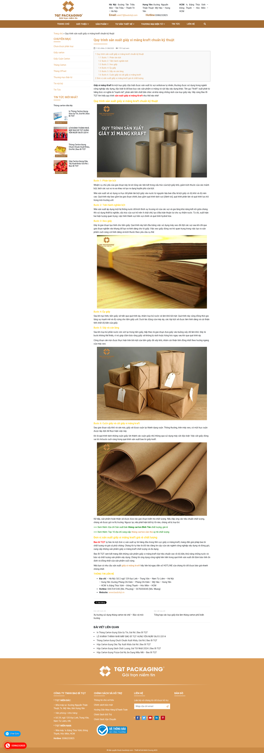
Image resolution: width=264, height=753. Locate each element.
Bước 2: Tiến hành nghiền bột (113, 61)
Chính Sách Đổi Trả (103, 714)
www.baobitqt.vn (116, 592)
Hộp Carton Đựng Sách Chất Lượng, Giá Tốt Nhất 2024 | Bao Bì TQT (129, 648)
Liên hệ (191, 24)
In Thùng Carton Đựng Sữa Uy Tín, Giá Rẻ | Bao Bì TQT (122, 632)
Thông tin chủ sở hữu (104, 700)
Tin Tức (176, 24)
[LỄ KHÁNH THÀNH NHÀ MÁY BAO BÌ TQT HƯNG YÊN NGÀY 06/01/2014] (60, 134)
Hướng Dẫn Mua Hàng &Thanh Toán (111, 709)
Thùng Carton (60, 65)
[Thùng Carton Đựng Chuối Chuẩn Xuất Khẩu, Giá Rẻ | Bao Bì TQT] (60, 150)
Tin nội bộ (58, 83)
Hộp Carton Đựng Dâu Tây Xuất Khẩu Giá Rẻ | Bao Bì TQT (124, 644)
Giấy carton (59, 52)
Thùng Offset (60, 71)
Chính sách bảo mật (103, 705)
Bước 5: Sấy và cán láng (110, 71)
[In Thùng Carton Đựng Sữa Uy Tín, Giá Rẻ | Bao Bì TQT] (60, 117)
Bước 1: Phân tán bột (109, 57)
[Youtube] (150, 718)
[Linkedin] (157, 718)
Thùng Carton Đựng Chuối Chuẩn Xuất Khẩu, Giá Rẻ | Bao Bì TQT (127, 640)
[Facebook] (138, 718)
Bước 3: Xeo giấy (107, 64)
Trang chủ (63, 24)
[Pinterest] (163, 718)
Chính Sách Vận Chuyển (105, 719)
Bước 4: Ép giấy (107, 68)
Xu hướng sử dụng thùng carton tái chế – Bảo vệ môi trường (118, 616)
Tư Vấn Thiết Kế (123, 24)
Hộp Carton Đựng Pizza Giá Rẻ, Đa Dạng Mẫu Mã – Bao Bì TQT (127, 652)
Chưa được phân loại (63, 46)
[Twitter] (144, 718)
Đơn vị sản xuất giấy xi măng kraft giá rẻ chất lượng (119, 78)
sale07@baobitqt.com (127, 15)
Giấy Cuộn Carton (62, 58)
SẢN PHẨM (101, 24)
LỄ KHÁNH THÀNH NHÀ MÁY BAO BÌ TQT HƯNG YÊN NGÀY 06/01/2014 (131, 636)
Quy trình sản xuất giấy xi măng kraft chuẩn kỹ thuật (119, 54)
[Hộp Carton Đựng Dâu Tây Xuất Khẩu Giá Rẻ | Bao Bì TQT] (60, 167)
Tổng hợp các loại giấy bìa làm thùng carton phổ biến (179, 615)
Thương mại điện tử (152, 24)
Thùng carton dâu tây (63, 105)
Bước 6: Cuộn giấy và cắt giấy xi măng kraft (119, 75)
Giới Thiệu (81, 24)
